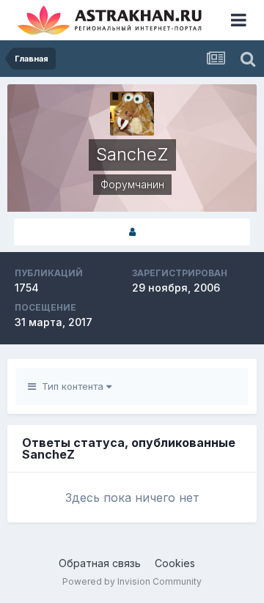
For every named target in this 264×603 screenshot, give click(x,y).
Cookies (175, 563)
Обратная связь (100, 563)
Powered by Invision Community (132, 581)
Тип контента (71, 386)
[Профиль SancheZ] (132, 232)
